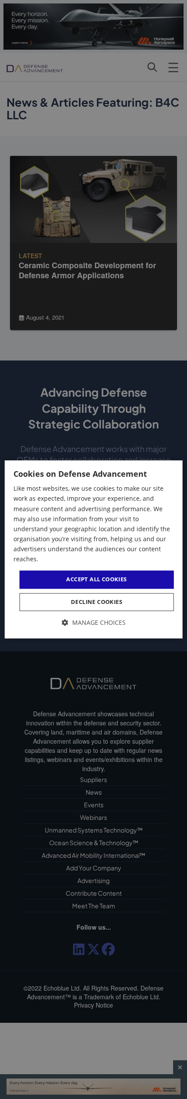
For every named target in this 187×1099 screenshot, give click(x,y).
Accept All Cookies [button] (96, 579)
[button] (94, 622)
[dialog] (94, 549)
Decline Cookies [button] (96, 602)
